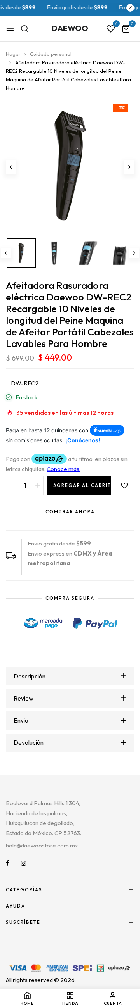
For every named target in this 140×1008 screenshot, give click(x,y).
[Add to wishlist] (124, 485)
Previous (6, 253)
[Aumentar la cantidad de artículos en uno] (37, 485)
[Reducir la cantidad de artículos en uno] (11, 485)
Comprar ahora (70, 511)
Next (134, 253)
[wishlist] (111, 29)
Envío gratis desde (68, 7)
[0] (126, 29)
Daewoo (70, 28)
